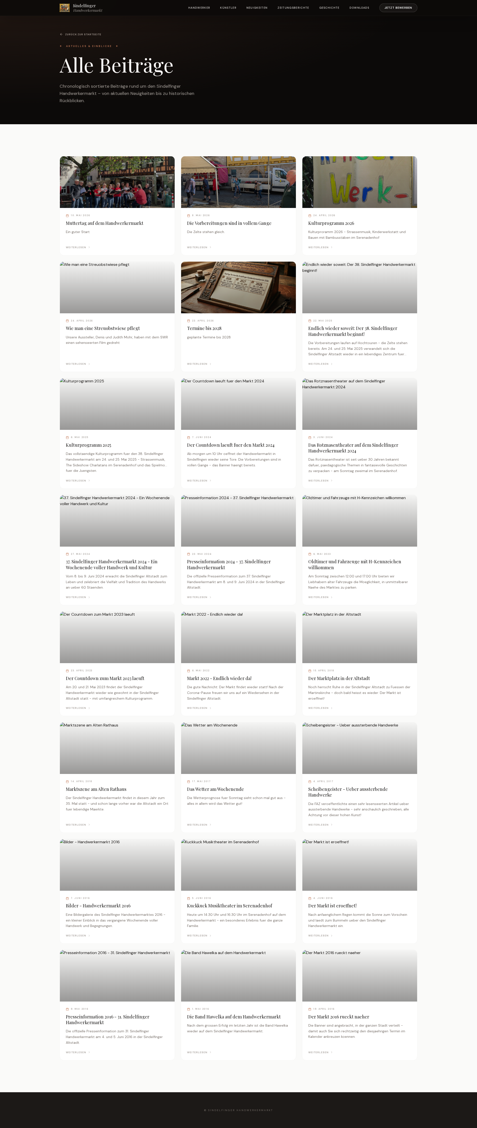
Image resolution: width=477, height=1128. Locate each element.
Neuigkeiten (257, 7)
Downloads (359, 7)
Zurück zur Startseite (83, 34)
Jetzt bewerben (398, 7)
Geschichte (329, 7)
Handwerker (199, 7)
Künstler (228, 7)
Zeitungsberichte (293, 7)
